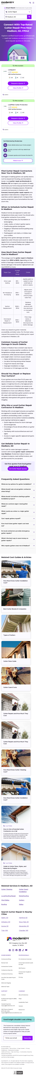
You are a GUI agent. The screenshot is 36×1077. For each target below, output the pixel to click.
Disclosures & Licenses (13, 1050)
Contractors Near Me (6, 970)
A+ (17, 77)
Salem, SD (4, 918)
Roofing (4, 904)
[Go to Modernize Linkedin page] (20, 950)
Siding (21, 904)
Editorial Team (5, 986)
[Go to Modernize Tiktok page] (23, 950)
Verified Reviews (14, 74)
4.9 (12, 77)
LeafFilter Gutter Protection (18, 105)
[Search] (30, 3)
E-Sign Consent (21, 1048)
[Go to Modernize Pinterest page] (10, 950)
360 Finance (22, 968)
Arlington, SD (5, 922)
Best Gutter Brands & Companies (14, 609)
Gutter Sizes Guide (9, 661)
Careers (21, 1006)
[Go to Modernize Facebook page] (16, 950)
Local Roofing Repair (8, 896)
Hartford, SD (23, 918)
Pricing (21, 977)
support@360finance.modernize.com (11, 1012)
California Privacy (5, 1051)
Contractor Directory (7, 973)
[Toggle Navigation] (33, 3)
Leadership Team (23, 1002)
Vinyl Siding (5, 900)
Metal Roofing (24, 896)
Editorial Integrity (6, 983)
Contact (3, 995)
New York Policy (15, 1051)
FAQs (20, 998)
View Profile (17, 88)
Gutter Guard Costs (10, 687)
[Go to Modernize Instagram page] (13, 950)
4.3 (23, 77)
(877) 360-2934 (5, 1011)
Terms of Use (13, 1048)
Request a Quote (17, 83)
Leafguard (11, 70)
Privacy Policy (30, 1055)
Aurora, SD (4, 926)
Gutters (21, 900)
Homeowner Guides (6, 966)
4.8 (12, 112)
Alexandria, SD (24, 926)
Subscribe (27, 1038)
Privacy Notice (5, 1048)
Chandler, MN (23, 930)
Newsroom (22, 1009)
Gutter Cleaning (6, 889)
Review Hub (4, 962)
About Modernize (23, 995)
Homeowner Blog (6, 959)
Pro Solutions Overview (25, 959)
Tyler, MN (4, 930)
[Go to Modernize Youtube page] (26, 950)
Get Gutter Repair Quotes (18, 469)
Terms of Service (7, 1057)
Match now (17, 160)
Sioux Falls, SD (24, 922)
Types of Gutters (9, 635)
